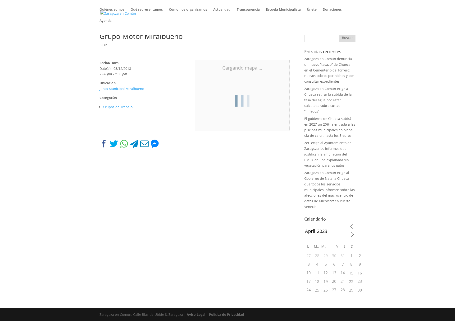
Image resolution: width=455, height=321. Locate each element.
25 (317, 290)
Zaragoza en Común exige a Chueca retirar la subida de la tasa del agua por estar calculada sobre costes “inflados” (328, 99)
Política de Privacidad (226, 314)
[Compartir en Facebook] (104, 145)
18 (317, 281)
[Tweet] (114, 145)
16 (360, 273)
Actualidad (222, 10)
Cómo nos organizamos (188, 10)
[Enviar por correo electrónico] (144, 145)
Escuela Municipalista (283, 10)
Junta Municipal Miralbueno (122, 88)
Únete (312, 10)
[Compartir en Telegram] (134, 145)
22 (351, 281)
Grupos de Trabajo (117, 107)
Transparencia (248, 10)
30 (360, 290)
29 (351, 290)
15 (351, 273)
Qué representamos (147, 10)
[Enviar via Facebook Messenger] (154, 145)
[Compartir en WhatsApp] (124, 145)
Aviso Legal (196, 314)
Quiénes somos (112, 10)
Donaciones (332, 10)
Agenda (106, 21)
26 (325, 290)
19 (325, 281)
